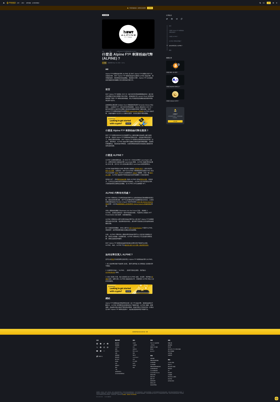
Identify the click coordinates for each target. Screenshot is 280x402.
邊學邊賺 (152, 358)
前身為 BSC (139, 168)
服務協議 (117, 355)
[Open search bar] (259, 3)
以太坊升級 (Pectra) (155, 372)
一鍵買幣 (135, 345)
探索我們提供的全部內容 (138, 332)
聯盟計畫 (170, 343)
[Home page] (11, 3)
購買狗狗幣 (152, 380)
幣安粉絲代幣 (122, 179)
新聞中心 (117, 351)
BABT (134, 363)
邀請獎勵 (170, 345)
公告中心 (117, 347)
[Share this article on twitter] (167, 19)
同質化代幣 (143, 179)
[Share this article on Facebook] (172, 19)
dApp (135, 173)
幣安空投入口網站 (172, 376)
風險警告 (128, 394)
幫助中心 (170, 364)
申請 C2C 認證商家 (154, 343)
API (169, 370)
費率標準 (170, 368)
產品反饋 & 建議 (171, 366)
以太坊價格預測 (154, 370)
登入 (264, 3)
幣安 (112, 259)
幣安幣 (169, 347)
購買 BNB (152, 376)
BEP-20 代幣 (110, 171)
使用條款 (124, 394)
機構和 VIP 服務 (154, 347)
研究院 (134, 365)
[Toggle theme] (276, 2)
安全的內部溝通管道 (119, 373)
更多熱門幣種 (153, 384)
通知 (116, 367)
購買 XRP (152, 378)
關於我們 (117, 343)
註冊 (269, 2)
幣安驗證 (170, 372)
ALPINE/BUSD (110, 272)
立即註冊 (175, 121)
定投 (134, 359)
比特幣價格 (152, 362)
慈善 (134, 367)
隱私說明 (117, 357)
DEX (116, 173)
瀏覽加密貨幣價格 (154, 360)
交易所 (134, 343)
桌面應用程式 (118, 371)
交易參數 (170, 374)
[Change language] (273, 3)
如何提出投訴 (171, 380)
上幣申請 (152, 345)
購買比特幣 (152, 374)
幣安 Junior (135, 351)
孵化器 (151, 349)
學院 (134, 353)
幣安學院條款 (133, 394)
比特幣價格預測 (154, 368)
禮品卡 (134, 355)
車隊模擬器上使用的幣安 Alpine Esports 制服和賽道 (134, 204)
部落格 (116, 361)
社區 (116, 363)
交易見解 (170, 353)
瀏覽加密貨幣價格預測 (155, 366)
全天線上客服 (171, 362)
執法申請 (170, 378)
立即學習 (150, 8)
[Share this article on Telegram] (177, 19)
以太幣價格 (152, 364)
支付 (134, 347)
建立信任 (117, 359)
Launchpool (135, 357)
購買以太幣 (152, 382)
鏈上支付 (152, 351)
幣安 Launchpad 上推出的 (135, 111)
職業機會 (117, 345)
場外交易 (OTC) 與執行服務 (174, 349)
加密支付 (135, 349)
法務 (116, 353)
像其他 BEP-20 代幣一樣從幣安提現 (136, 245)
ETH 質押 (135, 361)
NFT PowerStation (135, 228)
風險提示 (117, 365)
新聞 (116, 349)
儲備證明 (170, 355)
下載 (116, 369)
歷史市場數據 (171, 351)
